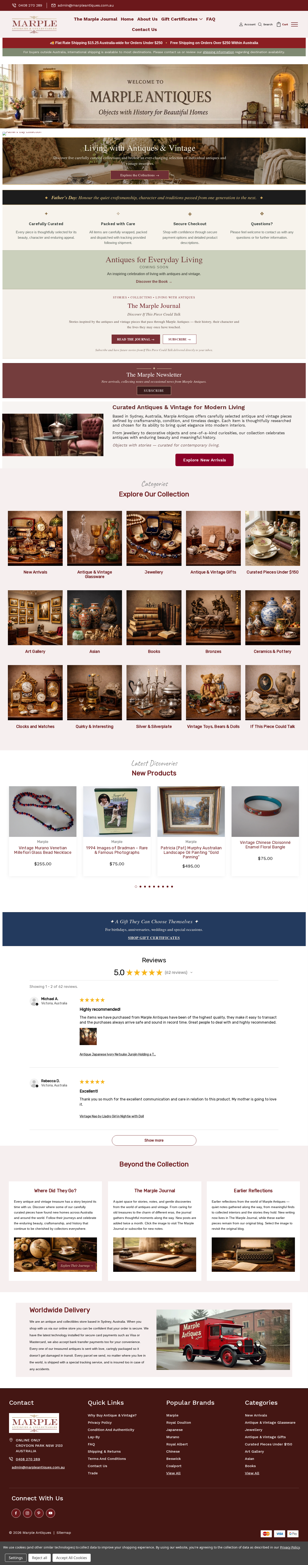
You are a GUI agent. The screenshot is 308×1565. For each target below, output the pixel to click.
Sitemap (64, 1532)
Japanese (174, 1430)
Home (127, 19)
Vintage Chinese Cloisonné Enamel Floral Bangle (265, 845)
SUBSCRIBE (154, 390)
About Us (147, 19)
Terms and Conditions (107, 1458)
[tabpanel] (43, 833)
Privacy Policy (100, 1422)
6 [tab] (158, 886)
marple (172, 1415)
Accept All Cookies (71, 1557)
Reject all (39, 1557)
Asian (95, 651)
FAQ (210, 19)
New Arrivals (35, 572)
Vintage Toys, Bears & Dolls (213, 726)
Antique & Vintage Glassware (94, 574)
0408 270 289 (30, 5)
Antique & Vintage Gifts (213, 572)
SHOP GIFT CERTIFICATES (154, 937)
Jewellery (154, 572)
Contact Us (144, 29)
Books (154, 651)
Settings (16, 1557)
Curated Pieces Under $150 (273, 572)
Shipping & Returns (104, 1451)
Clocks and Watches (35, 726)
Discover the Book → (154, 281)
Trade (93, 1473)
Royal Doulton (178, 1422)
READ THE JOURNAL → (135, 339)
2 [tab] (140, 886)
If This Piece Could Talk (272, 726)
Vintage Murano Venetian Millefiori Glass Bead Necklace (42, 850)
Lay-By (94, 1437)
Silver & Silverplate (154, 726)
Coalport (174, 1466)
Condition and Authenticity (111, 1430)
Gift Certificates (179, 19)
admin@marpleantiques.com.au (86, 5)
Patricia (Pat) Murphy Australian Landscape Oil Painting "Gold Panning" (191, 852)
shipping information (218, 52)
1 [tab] (136, 886)
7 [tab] (163, 886)
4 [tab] (149, 886)
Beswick (173, 1458)
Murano (172, 1437)
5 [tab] (154, 886)
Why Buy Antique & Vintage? (112, 1415)
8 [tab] (167, 886)
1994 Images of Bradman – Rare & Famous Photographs (117, 850)
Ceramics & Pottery (273, 651)
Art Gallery (35, 651)
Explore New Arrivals (204, 460)
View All (173, 1473)
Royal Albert (177, 1444)
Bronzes (213, 651)
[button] (154, 96)
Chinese (173, 1451)
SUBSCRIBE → (179, 339)
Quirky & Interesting (94, 726)
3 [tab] (145, 886)
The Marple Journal (95, 19)
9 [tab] (172, 886)
